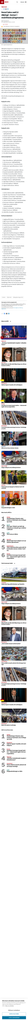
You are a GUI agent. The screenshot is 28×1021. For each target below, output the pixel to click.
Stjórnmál (4, 7)
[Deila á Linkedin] (7, 9)
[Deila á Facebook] (4, 9)
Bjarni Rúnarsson (5, 20)
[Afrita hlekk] (2, 9)
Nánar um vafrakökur (9, 1005)
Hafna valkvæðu (14, 1013)
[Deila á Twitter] (5, 9)
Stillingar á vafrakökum (14, 1010)
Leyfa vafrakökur (14, 1017)
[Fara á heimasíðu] (5, 2)
